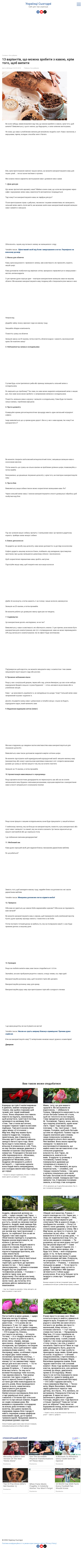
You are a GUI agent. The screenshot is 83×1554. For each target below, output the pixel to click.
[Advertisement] (41, 33)
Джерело (9, 1045)
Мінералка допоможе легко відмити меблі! (36, 897)
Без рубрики (34, 68)
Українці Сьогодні (38, 4)
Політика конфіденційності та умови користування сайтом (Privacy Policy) (29, 1543)
